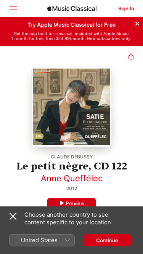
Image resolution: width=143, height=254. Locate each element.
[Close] (137, 22)
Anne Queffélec (72, 178)
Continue (107, 240)
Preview (75, 203)
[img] (71, 8)
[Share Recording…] (131, 57)
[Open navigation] (13, 8)
